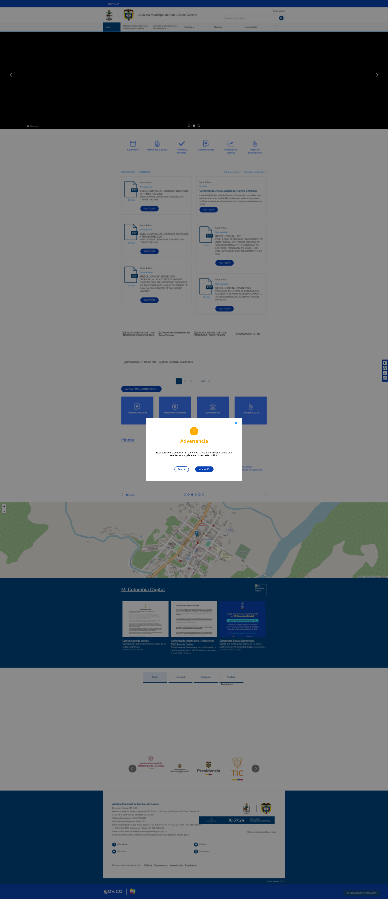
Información (204, 469)
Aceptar (182, 469)
